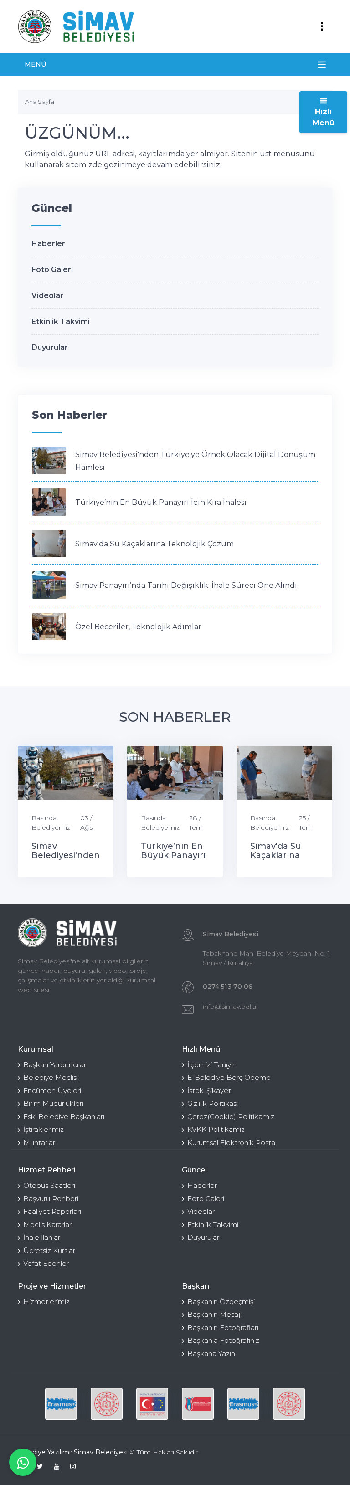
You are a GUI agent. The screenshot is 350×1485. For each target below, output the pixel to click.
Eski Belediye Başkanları (63, 1116)
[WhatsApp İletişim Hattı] (22, 1462)
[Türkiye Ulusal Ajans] (198, 1404)
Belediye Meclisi (50, 1077)
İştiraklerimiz (43, 1129)
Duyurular (49, 347)
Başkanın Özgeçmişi (221, 1301)
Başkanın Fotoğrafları (222, 1327)
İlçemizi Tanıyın (212, 1064)
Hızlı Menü (324, 117)
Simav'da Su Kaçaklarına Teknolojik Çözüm (154, 544)
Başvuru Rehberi (50, 1198)
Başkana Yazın (211, 1353)
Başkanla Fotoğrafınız (223, 1340)
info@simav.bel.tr (230, 1006)
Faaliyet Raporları (52, 1211)
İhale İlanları (42, 1237)
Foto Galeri (52, 269)
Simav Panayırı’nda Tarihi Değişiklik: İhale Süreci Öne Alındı (186, 585)
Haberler (48, 243)
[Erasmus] (61, 1404)
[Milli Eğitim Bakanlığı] (107, 1404)
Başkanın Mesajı (214, 1314)
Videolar (47, 295)
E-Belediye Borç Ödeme (229, 1077)
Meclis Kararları (48, 1224)
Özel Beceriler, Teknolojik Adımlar (138, 626)
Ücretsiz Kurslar (49, 1250)
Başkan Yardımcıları (55, 1064)
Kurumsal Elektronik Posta (231, 1142)
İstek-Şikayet (209, 1090)
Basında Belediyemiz (50, 823)
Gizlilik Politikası (212, 1103)
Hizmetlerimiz (46, 1301)
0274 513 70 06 (227, 986)
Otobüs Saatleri (49, 1185)
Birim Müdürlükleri (53, 1103)
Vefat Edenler (46, 1263)
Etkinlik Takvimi (60, 321)
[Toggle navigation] (321, 26)
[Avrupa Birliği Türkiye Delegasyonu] (152, 1404)
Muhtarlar (39, 1142)
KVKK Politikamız (216, 1129)
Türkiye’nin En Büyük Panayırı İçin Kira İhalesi (161, 502)
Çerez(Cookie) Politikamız (230, 1116)
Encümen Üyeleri (52, 1090)
